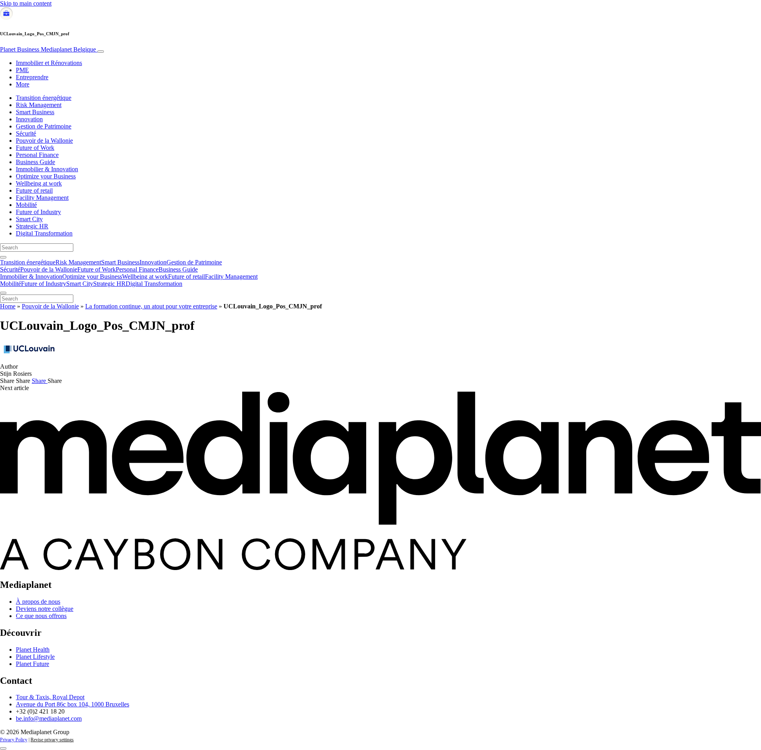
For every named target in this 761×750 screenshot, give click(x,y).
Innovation (29, 119)
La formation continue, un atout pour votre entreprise (151, 306)
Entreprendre (32, 77)
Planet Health (33, 649)
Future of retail (34, 190)
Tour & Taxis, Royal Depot (50, 697)
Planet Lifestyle (35, 656)
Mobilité (26, 204)
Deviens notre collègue (44, 608)
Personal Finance (37, 154)
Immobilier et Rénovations (49, 62)
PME (22, 70)
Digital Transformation (44, 233)
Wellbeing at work (39, 183)
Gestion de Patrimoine (43, 126)
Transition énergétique (43, 97)
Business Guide (35, 162)
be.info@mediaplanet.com (49, 718)
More (22, 84)
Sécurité (26, 133)
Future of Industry (38, 212)
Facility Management (42, 197)
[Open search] (3, 257)
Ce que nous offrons (41, 615)
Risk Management (38, 104)
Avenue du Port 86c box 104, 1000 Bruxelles (72, 704)
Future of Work (35, 147)
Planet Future (32, 663)
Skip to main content (26, 3)
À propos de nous (38, 601)
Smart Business (35, 112)
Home (7, 306)
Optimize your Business (46, 176)
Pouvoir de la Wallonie (44, 140)
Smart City (29, 219)
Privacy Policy (13, 739)
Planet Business (48, 49)
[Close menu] (3, 293)
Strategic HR (32, 226)
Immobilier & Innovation (47, 169)
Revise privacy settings (52, 739)
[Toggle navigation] (101, 51)
